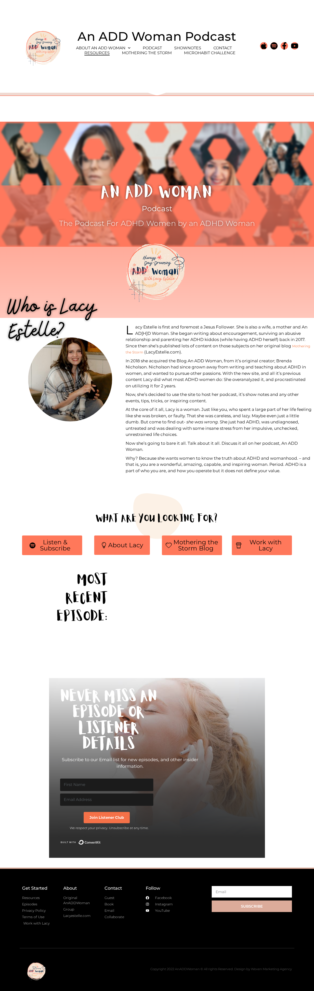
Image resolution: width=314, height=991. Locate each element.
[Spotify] (274, 46)
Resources (97, 53)
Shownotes (187, 48)
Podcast (152, 48)
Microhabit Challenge (210, 53)
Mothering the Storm (147, 53)
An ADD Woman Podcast (157, 36)
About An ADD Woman (100, 48)
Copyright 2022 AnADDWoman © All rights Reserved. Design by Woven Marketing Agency (221, 969)
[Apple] (263, 46)
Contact (222, 48)
